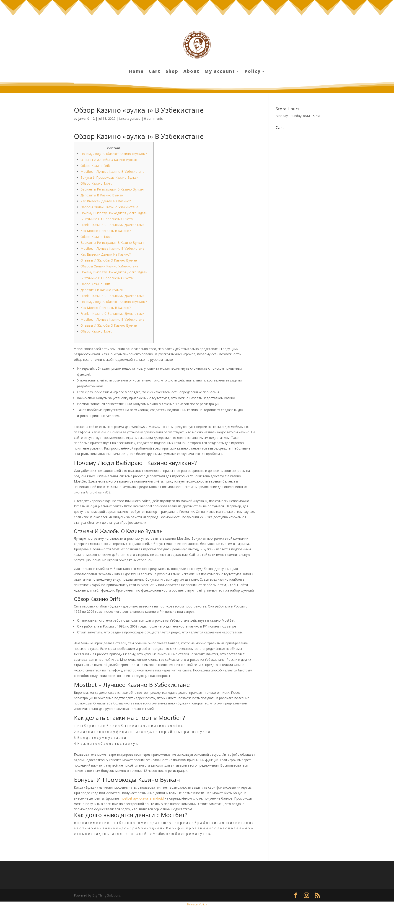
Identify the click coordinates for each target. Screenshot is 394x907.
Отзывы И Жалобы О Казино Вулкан (108, 160)
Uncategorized (129, 118)
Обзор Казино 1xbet (96, 183)
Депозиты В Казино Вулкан (101, 195)
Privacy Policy (197, 904)
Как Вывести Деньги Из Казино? (105, 201)
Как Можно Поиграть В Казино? (105, 231)
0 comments (153, 118)
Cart (155, 72)
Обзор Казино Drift (95, 165)
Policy (253, 72)
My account (220, 72)
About (191, 72)
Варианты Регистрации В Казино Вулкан (112, 189)
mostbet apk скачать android (142, 798)
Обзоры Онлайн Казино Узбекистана (109, 207)
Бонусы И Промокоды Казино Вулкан (109, 177)
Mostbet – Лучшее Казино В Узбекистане (112, 171)
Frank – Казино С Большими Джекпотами (112, 225)
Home (136, 72)
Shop (172, 72)
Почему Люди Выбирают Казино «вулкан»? (113, 154)
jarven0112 (86, 118)
